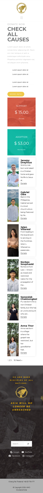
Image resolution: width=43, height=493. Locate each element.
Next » (19, 360)
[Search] (28, 443)
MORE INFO (16, 94)
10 (15, 360)
